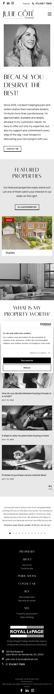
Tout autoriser (27, 360)
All (50, 486)
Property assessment (27, 614)
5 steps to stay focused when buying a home (25, 435)
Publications (27, 576)
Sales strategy (27, 617)
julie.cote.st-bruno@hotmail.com (22, 659)
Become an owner (27, 600)
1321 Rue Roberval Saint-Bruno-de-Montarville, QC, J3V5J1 (25, 653)
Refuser (27, 368)
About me (27, 565)
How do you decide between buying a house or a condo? (26, 395)
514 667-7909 (43, 3)
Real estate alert (27, 597)
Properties (27, 551)
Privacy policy (27, 681)
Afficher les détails (38, 353)
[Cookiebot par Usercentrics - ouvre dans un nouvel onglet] (40, 324)
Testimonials (27, 568)
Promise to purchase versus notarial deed (24, 475)
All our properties (27, 207)
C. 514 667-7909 (15, 664)
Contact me (12, 149)
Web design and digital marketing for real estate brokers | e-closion (27, 685)
